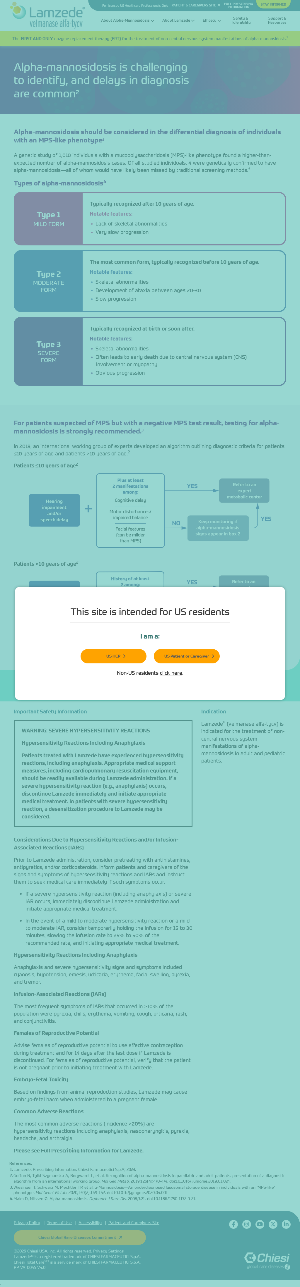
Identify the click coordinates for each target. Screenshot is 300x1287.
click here (171, 673)
